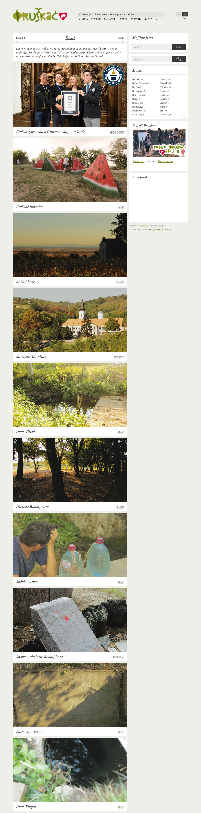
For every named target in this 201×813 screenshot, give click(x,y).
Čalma (120, 37)
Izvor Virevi (25, 431)
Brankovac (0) (139, 110)
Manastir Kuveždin (31, 356)
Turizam (96, 19)
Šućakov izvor (27, 581)
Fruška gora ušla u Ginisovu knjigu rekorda (51, 131)
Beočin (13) (137, 87)
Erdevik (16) (165, 87)
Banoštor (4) (138, 79)
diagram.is (143, 225)
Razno (148, 19)
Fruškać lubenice (29, 206)
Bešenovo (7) (138, 94)
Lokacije (86, 14)
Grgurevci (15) (167, 102)
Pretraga (137, 59)
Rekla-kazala (117, 131)
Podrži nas (138, 161)
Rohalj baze (25, 281)
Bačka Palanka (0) (140, 83)
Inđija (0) (164, 106)
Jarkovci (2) (165, 114)
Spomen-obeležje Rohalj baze (39, 656)
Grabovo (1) (165, 94)
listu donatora (165, 161)
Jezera (123, 19)
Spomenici (118, 656)
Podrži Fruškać (144, 125)
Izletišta (136, 19)
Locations (157, 19)
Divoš (70, 37)
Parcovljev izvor (29, 731)
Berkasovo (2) (139, 90)
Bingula (20, 37)
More (184, 115)
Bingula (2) (137, 106)
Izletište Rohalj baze (32, 506)
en (179, 14)
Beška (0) (136, 98)
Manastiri (110, 19)
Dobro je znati (117, 14)
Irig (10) (163, 110)
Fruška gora (100, 14)
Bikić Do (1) (138, 102)
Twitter (168, 229)
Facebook (140, 176)
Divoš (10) (165, 79)
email (137, 47)
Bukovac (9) (138, 114)
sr (185, 14)
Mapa (85, 19)
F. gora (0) (164, 90)
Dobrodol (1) (166, 83)
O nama (132, 14)
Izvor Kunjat (26, 806)
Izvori (121, 431)
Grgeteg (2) (165, 98)
